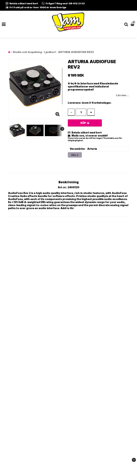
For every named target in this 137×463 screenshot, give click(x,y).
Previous (12, 129)
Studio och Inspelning (27, 52)
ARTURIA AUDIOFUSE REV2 (76, 52)
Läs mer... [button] (122, 95)
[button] (133, 24)
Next (62, 129)
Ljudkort (50, 52)
